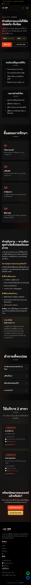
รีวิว (3, 553)
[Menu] (27, 8)
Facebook (6, 566)
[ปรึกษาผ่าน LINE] (28, 573)
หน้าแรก (4, 17)
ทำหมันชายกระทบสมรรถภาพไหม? (13, 368)
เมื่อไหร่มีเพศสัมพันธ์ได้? (11, 383)
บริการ (8, 17)
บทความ (4, 548)
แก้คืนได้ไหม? (8, 376)
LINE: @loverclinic (8, 563)
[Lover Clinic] (4, 8)
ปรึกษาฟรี (7, 44)
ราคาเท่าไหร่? (8, 390)
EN (23, 8)
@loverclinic (12, 441)
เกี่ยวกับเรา (4, 551)
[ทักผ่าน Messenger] (28, 578)
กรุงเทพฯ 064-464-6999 (18, 1)
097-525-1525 (7, 560)
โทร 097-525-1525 (15, 513)
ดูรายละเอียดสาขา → (10, 444)
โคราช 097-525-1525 (7, 1)
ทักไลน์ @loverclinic (15, 507)
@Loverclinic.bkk (13, 470)
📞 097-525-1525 (20, 44)
